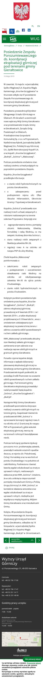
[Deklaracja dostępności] (21, 650)
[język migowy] (12, 31)
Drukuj (11, 547)
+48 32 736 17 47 (11, 589)
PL (33, 26)
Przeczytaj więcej (34, 663)
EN (38, 26)
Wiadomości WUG (32, 46)
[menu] (4, 39)
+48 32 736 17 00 (11, 580)
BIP (4, 31)
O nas (20, 46)
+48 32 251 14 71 (11, 592)
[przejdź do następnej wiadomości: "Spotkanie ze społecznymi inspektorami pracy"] (38, 540)
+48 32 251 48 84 (12, 595)
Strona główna (9, 46)
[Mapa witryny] (17, 31)
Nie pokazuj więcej (33, 659)
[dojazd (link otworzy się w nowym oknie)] (21, 639)
